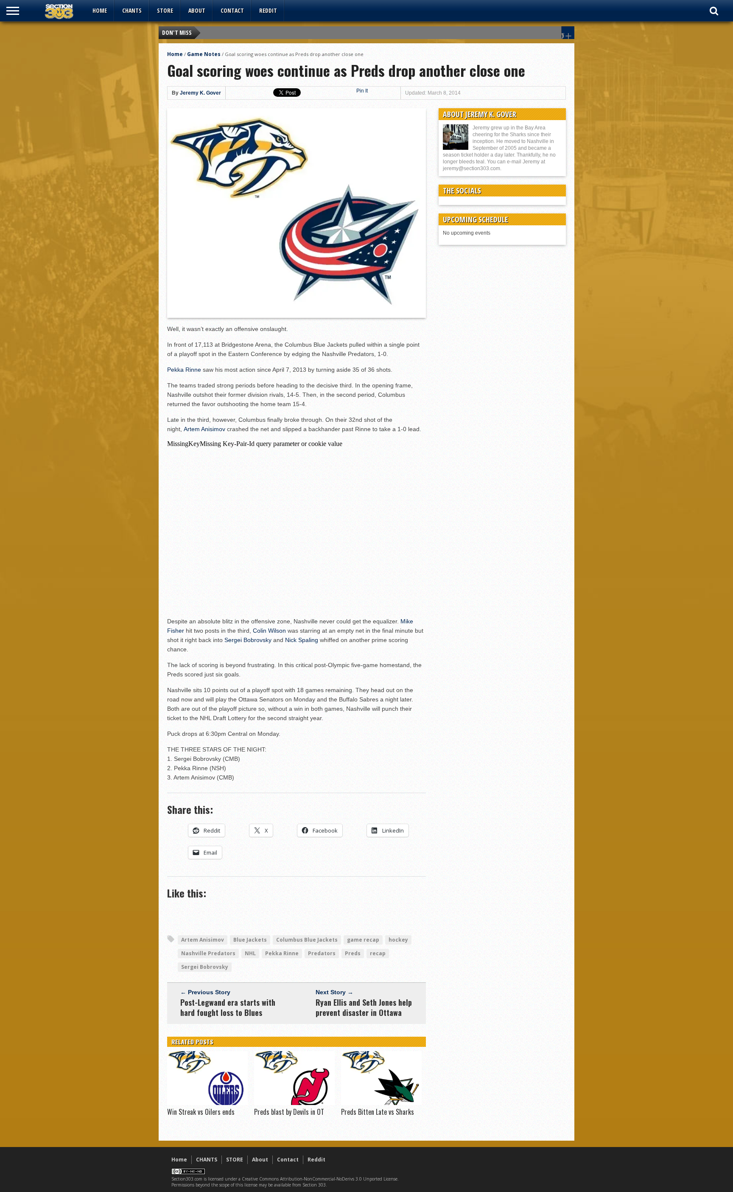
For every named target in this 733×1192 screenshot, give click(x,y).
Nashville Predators (208, 953)
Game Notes (204, 54)
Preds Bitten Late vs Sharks (377, 1112)
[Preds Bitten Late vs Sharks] (381, 1102)
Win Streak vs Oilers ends (201, 1112)
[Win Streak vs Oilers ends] (207, 1102)
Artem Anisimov (204, 429)
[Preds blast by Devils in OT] (294, 1102)
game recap (363, 939)
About (196, 10)
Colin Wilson (269, 630)
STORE (165, 10)
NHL (250, 953)
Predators (322, 953)
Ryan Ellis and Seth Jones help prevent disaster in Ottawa (364, 1007)
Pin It (362, 91)
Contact (232, 10)
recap (378, 953)
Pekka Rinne (184, 369)
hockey (398, 939)
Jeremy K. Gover (200, 93)
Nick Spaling (301, 640)
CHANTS (132, 10)
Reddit (268, 10)
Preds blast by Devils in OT (289, 1112)
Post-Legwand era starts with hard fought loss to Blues (227, 1007)
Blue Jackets (250, 939)
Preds (353, 953)
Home (99, 10)
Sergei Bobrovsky (247, 640)
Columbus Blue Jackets (307, 939)
